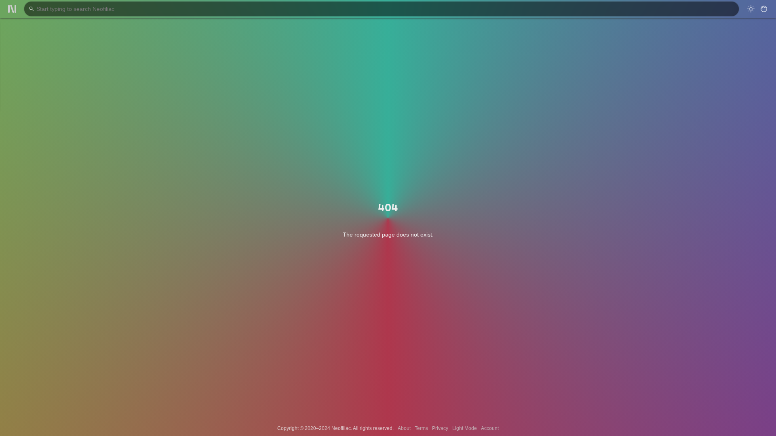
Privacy (440, 428)
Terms (421, 428)
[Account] (764, 9)
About (404, 428)
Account (490, 428)
